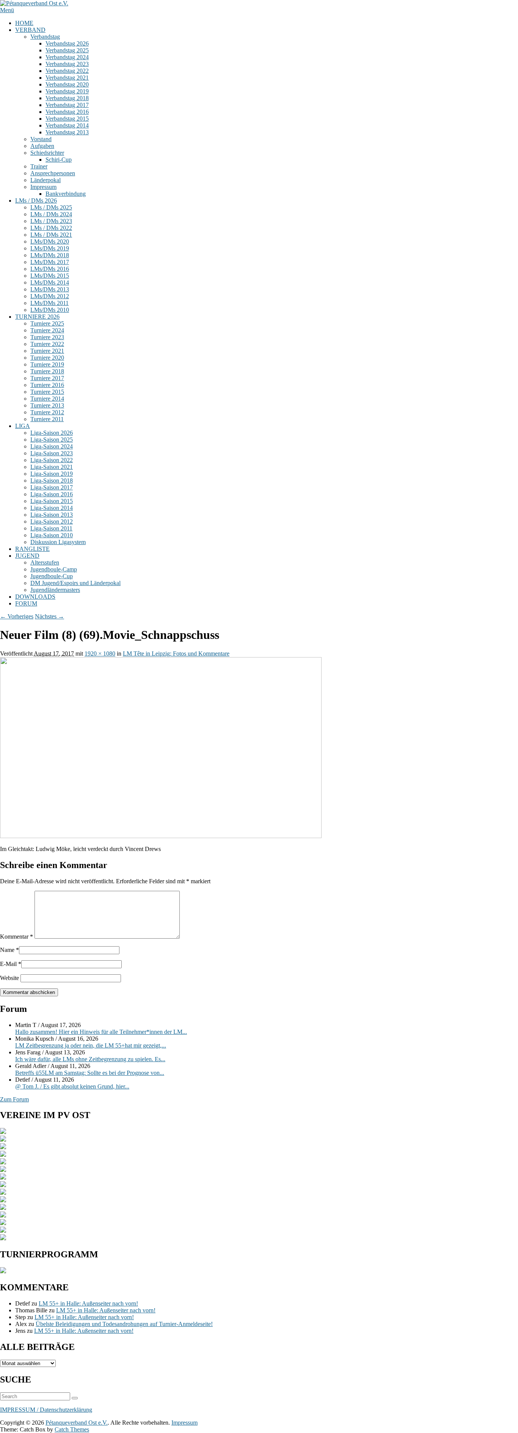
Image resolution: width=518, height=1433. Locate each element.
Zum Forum (14, 1099)
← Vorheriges (16, 616)
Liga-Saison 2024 (51, 446)
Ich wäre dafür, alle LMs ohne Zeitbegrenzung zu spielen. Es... (90, 1059)
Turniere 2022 (47, 344)
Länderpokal (45, 180)
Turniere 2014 (47, 398)
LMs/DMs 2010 (49, 310)
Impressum (43, 187)
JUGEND (27, 555)
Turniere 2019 (47, 364)
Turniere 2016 (47, 385)
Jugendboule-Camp (53, 569)
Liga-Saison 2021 (51, 467)
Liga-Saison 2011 (51, 528)
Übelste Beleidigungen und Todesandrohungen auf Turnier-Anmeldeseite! (124, 1324)
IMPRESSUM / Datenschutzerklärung (46, 1409)
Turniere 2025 (47, 323)
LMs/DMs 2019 (49, 248)
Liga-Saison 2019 (51, 473)
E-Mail (8, 964)
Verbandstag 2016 (67, 112)
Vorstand (41, 139)
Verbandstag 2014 (67, 125)
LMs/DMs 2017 (49, 262)
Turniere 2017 (47, 378)
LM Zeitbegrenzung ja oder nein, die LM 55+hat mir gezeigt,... (90, 1045)
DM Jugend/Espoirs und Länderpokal (75, 583)
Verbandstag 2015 (67, 118)
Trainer (38, 166)
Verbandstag (45, 36)
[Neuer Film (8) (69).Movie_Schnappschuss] (161, 836)
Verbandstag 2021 (67, 77)
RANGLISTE (32, 549)
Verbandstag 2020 (67, 84)
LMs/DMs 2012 (49, 296)
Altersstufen (44, 562)
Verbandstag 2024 (67, 57)
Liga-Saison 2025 (51, 439)
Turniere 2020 (47, 357)
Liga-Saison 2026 (51, 432)
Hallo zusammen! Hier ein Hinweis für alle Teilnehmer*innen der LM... (101, 1032)
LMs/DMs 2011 (49, 303)
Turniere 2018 (47, 371)
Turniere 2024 (47, 330)
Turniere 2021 (47, 351)
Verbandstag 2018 (67, 98)
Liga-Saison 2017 (51, 487)
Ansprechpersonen (52, 173)
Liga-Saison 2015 (51, 501)
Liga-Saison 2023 (51, 453)
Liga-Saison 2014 (51, 508)
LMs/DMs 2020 (49, 241)
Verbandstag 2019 (67, 91)
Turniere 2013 (47, 405)
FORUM (26, 603)
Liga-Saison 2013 (51, 514)
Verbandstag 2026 (67, 43)
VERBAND (30, 30)
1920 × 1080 (100, 653)
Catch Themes (72, 1429)
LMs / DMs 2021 (51, 234)
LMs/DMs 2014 (49, 282)
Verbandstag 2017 (67, 105)
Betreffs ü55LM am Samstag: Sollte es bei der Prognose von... (89, 1073)
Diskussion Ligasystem (58, 542)
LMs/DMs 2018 (49, 255)
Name (7, 950)
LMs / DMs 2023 (51, 221)
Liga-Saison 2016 (51, 494)
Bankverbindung (66, 193)
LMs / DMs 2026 (36, 200)
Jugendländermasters (55, 590)
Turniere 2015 (47, 392)
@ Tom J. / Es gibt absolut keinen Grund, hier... (72, 1086)
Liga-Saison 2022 (51, 460)
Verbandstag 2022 (67, 71)
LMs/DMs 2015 (49, 275)
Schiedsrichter (47, 152)
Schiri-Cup (59, 159)
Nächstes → (49, 616)
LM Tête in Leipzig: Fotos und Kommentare (176, 653)
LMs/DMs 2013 (49, 289)
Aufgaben (42, 146)
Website (9, 978)
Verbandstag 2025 (67, 50)
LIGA (22, 426)
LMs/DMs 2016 (49, 269)
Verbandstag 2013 (67, 132)
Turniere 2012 (47, 412)
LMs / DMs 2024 (51, 214)
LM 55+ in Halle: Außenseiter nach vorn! (88, 1303)
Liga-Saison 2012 (51, 521)
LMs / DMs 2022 (51, 228)
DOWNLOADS (35, 596)
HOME (24, 23)
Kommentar (16, 936)
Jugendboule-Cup (51, 576)
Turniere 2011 (47, 419)
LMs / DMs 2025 (51, 207)
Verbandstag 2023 (67, 64)
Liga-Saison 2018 (51, 480)
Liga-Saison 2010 (51, 535)
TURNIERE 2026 (37, 316)
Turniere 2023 (47, 337)
